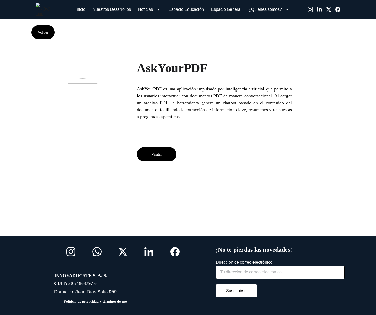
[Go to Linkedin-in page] (321, 9)
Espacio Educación (186, 9)
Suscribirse (236, 291)
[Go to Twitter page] (330, 9)
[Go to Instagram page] (312, 9)
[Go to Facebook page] (337, 9)
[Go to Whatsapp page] (97, 251)
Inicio (80, 9)
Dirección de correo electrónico (244, 262)
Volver (43, 32)
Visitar (156, 154)
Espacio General (226, 9)
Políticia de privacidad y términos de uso (95, 301)
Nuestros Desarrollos (112, 9)
